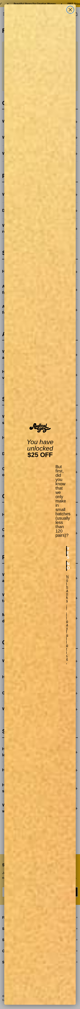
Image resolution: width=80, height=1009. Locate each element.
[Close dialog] (70, 10)
